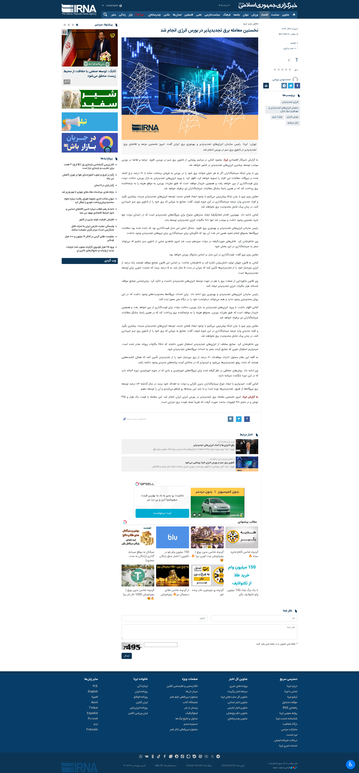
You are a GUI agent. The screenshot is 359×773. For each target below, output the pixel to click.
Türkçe (93, 708)
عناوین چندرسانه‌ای (237, 719)
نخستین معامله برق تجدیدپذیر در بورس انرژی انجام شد (209, 30)
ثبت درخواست (162, 513)
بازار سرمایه (293, 123)
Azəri (94, 702)
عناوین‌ (285, 15)
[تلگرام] (218, 757)
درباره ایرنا (292, 686)
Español (92, 713)
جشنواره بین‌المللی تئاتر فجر (184, 729)
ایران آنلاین (142, 702)
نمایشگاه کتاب (190, 702)
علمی (199, 15)
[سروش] (176, 757)
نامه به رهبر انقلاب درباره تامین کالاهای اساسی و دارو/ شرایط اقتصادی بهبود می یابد (90, 211)
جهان (245, 15)
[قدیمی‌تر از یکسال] (247, 446)
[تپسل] (137, 484)
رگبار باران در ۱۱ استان (104, 185)
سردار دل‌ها (192, 691)
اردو (96, 724)
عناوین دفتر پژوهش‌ (236, 713)
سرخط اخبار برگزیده (237, 691)
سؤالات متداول (289, 702)
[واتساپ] (140, 757)
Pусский (93, 719)
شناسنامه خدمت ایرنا (286, 719)
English (93, 691)
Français (92, 729)
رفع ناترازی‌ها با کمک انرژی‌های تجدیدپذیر (213, 445)
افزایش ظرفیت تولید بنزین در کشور (96, 220)
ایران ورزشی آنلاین (138, 713)
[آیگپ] (188, 757)
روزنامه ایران (141, 691)
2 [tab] (73, 25)
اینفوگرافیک (191, 713)
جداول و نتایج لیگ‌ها (186, 719)
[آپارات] (200, 757)
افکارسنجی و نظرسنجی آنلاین (182, 686)
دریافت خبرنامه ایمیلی (285, 740)
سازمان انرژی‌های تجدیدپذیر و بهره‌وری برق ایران (283, 109)
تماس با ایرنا (290, 691)
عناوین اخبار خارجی (237, 708)
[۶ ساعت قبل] (90, 48)
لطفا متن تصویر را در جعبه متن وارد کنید (276, 644)
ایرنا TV (139, 15)
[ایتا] (182, 757)
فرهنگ (227, 15)
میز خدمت (291, 735)
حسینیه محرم (191, 724)
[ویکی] (146, 757)
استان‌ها (177, 15)
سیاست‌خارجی (212, 15)
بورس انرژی (292, 117)
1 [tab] (77, 25)
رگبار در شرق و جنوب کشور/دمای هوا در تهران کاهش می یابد (88, 177)
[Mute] (199, 515)
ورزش (254, 15)
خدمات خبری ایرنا (288, 746)
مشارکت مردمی (289, 729)
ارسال (126, 656)
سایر (113, 15)
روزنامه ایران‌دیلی (139, 708)
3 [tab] (69, 25)
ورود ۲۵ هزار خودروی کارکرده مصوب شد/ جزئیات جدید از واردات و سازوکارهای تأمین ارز (90, 249)
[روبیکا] (206, 757)
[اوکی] (152, 757)
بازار (131, 15)
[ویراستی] (170, 757)
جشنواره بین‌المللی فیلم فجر (184, 697)
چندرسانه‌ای (154, 15)
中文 (95, 686)
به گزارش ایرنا (250, 397)
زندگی (122, 15)
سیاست (275, 15)
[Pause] (194, 515)
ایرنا (267, 5)
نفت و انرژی (288, 48)
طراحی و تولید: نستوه (282, 767)
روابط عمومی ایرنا (288, 713)
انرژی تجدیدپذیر (290, 102)
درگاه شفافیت (290, 724)
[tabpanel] (90, 57)
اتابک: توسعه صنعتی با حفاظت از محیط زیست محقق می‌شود (90, 74)
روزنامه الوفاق (141, 697)
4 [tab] (65, 25)
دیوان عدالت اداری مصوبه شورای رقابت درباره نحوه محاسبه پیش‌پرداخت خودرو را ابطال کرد (89, 201)
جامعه (237, 15)
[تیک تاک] (158, 757)
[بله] (194, 757)
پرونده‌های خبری (238, 686)
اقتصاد (264, 15)
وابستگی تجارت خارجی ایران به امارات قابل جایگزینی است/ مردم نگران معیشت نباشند (92, 228)
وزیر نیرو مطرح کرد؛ (225, 442)
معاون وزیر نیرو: (250, 24)
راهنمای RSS (290, 708)
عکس (167, 15)
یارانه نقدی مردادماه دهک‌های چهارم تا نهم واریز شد (88, 192)
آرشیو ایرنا (292, 697)
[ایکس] (212, 757)
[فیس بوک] (164, 757)
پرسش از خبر (191, 708)
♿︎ (350, 764)
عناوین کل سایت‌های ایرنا (234, 697)
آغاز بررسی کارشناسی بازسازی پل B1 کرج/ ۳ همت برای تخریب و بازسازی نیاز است (89, 166)
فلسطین (189, 15)
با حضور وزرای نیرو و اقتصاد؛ (221, 459)
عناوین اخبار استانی (237, 702)
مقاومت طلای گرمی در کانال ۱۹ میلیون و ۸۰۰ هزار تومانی (89, 238)
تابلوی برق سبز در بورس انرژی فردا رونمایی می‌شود (209, 463)
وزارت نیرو (277, 117)
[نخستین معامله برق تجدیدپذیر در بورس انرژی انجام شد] (190, 88)
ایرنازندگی (142, 686)
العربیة (94, 697)
